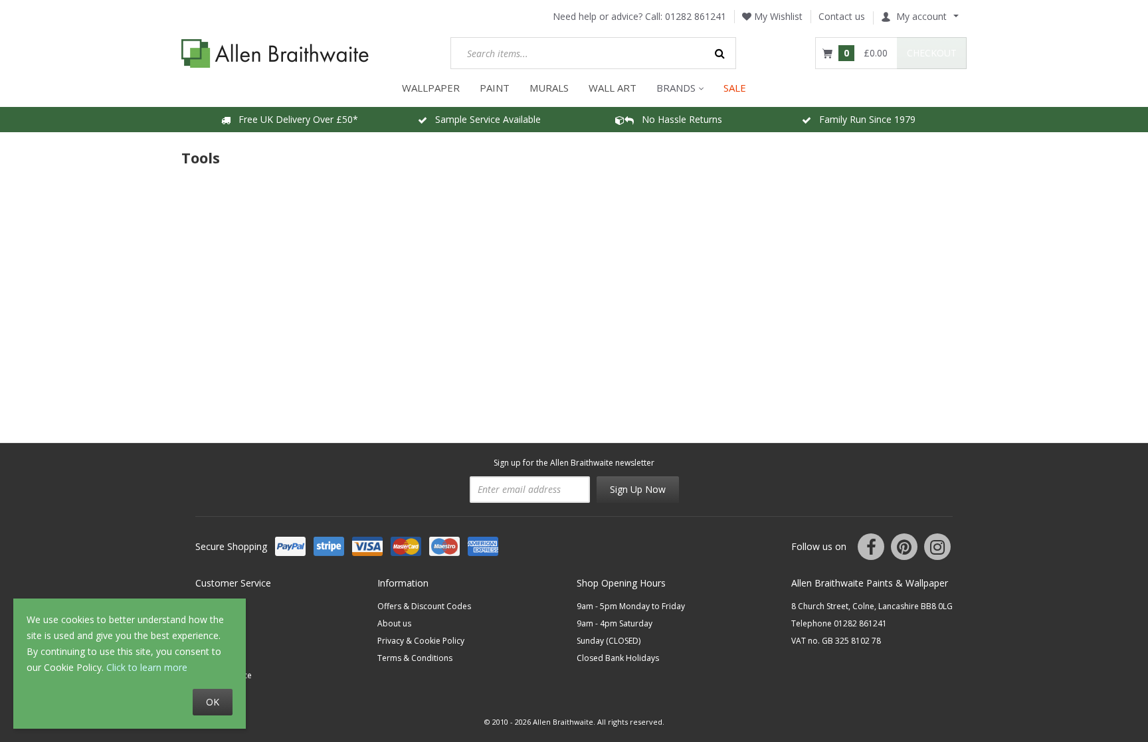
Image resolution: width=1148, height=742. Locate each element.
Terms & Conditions (414, 658)
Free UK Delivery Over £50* (294, 119)
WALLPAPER (431, 87)
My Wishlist (777, 16)
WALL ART (612, 87)
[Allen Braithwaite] (275, 53)
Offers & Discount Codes (424, 606)
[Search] (720, 53)
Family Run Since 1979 (863, 119)
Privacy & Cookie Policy (420, 640)
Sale (734, 87)
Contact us (841, 16)
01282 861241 (695, 16)
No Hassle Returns (678, 119)
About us (394, 623)
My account (921, 16)
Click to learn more (146, 667)
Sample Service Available (484, 119)
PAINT (495, 87)
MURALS (549, 87)
